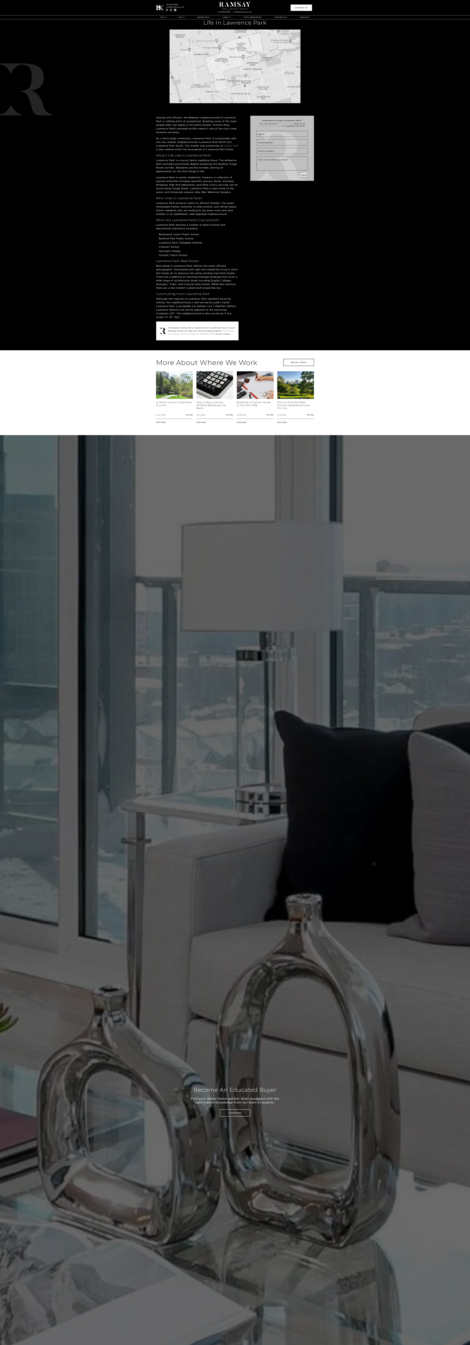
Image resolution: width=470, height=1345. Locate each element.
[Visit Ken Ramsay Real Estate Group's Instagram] (171, 10)
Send (304, 174)
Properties (203, 17)
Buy (181, 17)
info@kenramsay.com (175, 7)
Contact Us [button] (301, 8)
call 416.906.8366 (205, 334)
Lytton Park (231, 145)
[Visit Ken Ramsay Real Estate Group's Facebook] (167, 10)
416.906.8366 (172, 4)
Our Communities (253, 17)
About (226, 17)
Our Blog (305, 17)
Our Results (280, 17)
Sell (162, 17)
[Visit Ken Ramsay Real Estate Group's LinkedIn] (175, 10)
